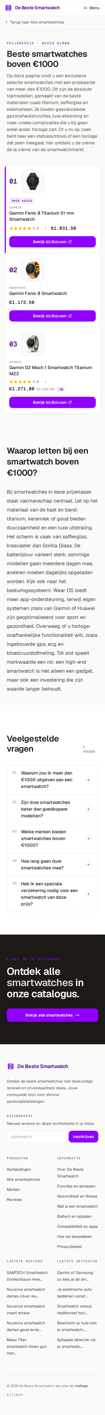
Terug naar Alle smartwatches (37, 22)
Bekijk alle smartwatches (49, 1015)
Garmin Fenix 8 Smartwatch (38, 293)
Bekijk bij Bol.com (49, 241)
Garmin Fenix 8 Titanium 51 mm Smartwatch (41, 216)
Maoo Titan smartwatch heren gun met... (27, 1346)
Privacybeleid (69, 1246)
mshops (81, 1386)
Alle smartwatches (23, 1179)
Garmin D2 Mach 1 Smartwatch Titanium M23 (50, 371)
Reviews (14, 1199)
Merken (13, 1189)
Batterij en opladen (74, 1216)
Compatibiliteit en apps (77, 1226)
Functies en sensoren (76, 1186)
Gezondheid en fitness (77, 1196)
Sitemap (15, 1395)
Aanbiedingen (19, 1169)
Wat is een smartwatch (77, 1206)
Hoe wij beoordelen (74, 1236)
